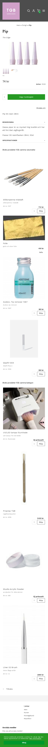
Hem (18, 25)
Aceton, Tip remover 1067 (15, 302)
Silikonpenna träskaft (13, 200)
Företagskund (29, 715)
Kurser (26, 712)
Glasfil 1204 (8, 363)
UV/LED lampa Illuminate (15, 432)
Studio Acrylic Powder (13, 589)
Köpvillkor (27, 718)
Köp (41, 211)
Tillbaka (8, 689)
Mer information (35, 738)
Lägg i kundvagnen (26, 97)
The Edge (6, 38)
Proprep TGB (9, 511)
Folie (5, 243)
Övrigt (24, 25)
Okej (24, 743)
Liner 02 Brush (10, 667)
